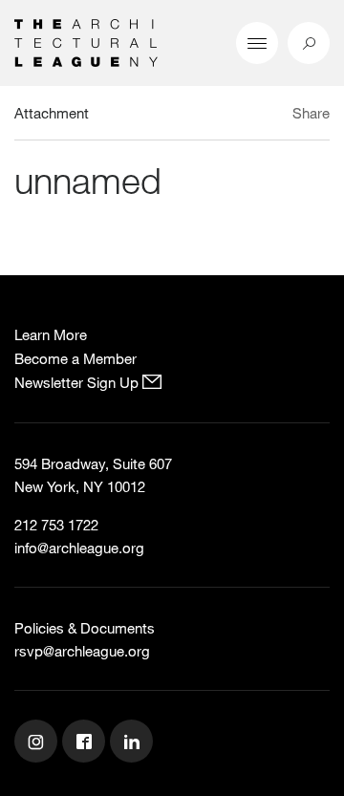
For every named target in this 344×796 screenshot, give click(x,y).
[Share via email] (224, 115)
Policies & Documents (84, 627)
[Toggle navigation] (257, 43)
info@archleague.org (79, 547)
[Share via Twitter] (255, 115)
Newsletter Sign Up (78, 382)
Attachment (51, 112)
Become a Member (75, 358)
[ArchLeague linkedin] (134, 743)
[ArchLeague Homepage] (86, 41)
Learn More (50, 334)
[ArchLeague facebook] (86, 743)
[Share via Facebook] (276, 115)
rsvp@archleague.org (82, 650)
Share (311, 112)
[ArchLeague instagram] (38, 743)
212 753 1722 (56, 524)
